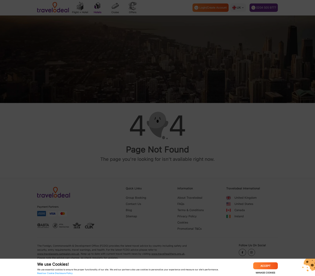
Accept (265, 265)
